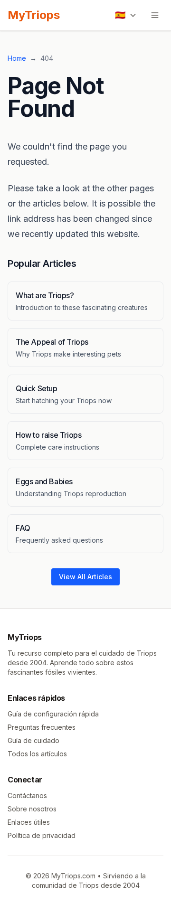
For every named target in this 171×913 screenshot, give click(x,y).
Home (17, 58)
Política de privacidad (42, 835)
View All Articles (85, 577)
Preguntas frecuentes (42, 727)
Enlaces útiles (29, 822)
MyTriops (34, 15)
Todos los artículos (37, 754)
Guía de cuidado (33, 740)
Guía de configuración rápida (53, 714)
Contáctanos (27, 795)
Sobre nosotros (32, 809)
